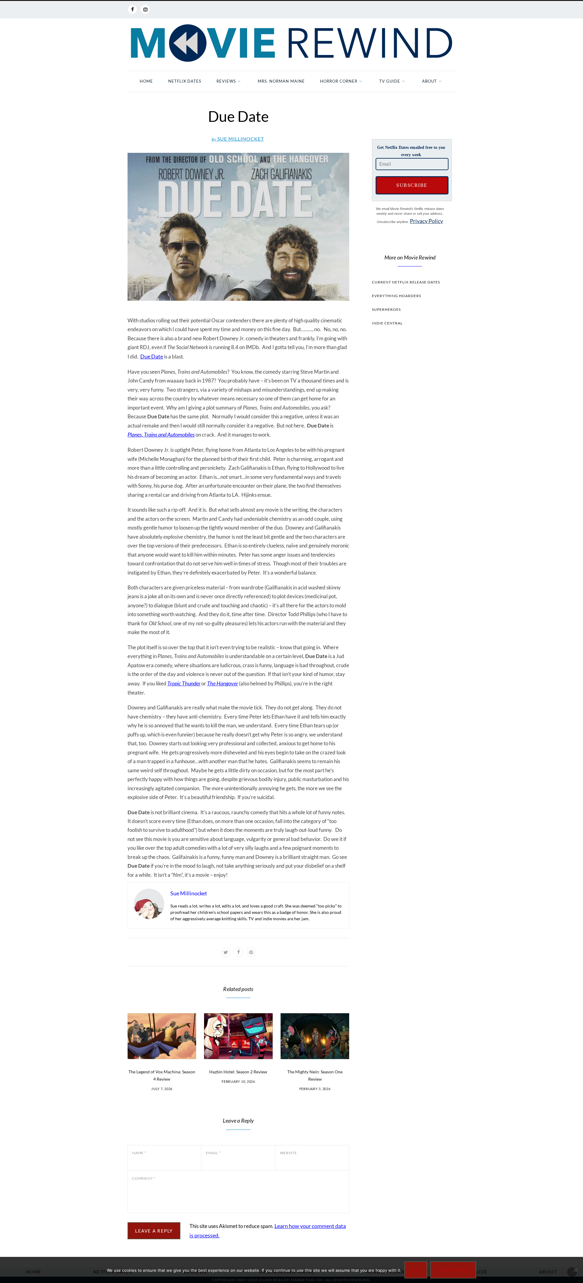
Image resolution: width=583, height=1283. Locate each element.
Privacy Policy (426, 221)
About (429, 81)
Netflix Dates (184, 81)
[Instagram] (145, 9)
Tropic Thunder (183, 683)
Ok (416, 1270)
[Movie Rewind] (291, 43)
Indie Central (387, 323)
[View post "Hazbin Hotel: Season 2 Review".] (238, 1036)
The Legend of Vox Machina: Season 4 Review (161, 1075)
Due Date (151, 356)
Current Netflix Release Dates (406, 282)
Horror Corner (338, 81)
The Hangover (222, 683)
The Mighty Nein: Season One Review (315, 1075)
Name (139, 1153)
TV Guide (389, 81)
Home (146, 81)
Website (288, 1153)
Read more (453, 1270)
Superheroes (386, 309)
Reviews (226, 81)
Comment (143, 1178)
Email (213, 1153)
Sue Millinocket (238, 139)
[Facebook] (132, 9)
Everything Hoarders (396, 295)
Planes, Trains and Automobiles (161, 434)
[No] (575, 1270)
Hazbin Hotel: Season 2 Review (238, 1071)
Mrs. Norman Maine (281, 81)
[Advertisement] (410, 445)
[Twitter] (225, 952)
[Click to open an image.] (238, 227)
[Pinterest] (251, 952)
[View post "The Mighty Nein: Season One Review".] (315, 1036)
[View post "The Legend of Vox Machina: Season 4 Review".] (162, 1036)
